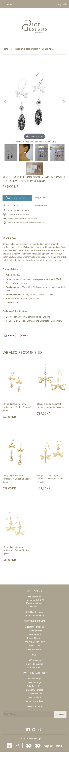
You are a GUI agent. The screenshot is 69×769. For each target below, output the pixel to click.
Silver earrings (34, 682)
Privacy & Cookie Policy (34, 642)
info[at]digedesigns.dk (35, 612)
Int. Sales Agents (34, 668)
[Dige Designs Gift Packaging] (34, 168)
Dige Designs (34, 597)
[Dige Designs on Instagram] (39, 730)
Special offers (34, 697)
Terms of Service (34, 638)
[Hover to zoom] (34, 100)
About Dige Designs (34, 627)
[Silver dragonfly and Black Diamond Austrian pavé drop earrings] (11, 152)
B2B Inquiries (34, 660)
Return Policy (34, 634)
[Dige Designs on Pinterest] (34, 730)
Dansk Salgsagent (34, 664)
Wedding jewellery (34, 701)
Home (5, 49)
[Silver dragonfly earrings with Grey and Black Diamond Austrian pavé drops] (57, 152)
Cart (64, 4)
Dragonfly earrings (34, 690)
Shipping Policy (34, 631)
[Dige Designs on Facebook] (28, 730)
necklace (43, 257)
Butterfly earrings (34, 686)
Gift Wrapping (34, 649)
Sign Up (60, 714)
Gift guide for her (34, 693)
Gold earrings (34, 679)
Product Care (34, 645)
